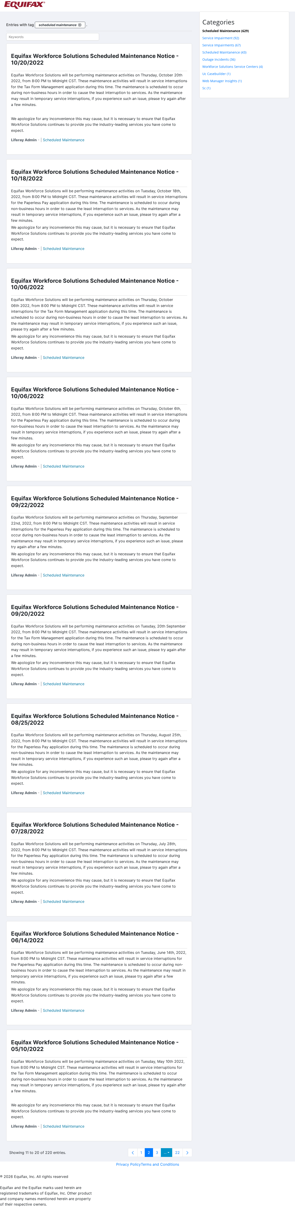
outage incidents (218, 59)
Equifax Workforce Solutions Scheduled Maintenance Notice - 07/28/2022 (95, 828)
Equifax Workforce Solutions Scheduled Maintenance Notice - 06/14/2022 (95, 937)
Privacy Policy (128, 1164)
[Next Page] (187, 1152)
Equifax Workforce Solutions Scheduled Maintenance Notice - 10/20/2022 (95, 59)
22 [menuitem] (177, 1152)
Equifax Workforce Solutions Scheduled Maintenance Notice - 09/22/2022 (95, 501)
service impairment (220, 38)
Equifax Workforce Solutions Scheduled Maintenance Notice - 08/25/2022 (95, 719)
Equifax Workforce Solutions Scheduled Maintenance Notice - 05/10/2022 (95, 1045)
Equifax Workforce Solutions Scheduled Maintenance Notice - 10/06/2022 (95, 284)
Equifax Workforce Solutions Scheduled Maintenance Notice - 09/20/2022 (95, 610)
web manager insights (222, 81)
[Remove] (79, 25)
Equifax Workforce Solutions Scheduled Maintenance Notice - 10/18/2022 (95, 175)
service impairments (221, 45)
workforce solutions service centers (232, 66)
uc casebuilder (216, 74)
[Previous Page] (133, 1152)
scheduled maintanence (224, 52)
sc (206, 88)
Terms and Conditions (160, 1164)
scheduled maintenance (63, 140)
